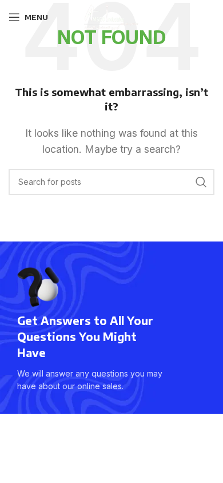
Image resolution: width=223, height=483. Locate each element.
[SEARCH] (201, 182)
